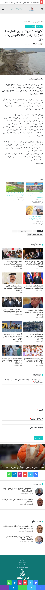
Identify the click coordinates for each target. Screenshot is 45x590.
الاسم (40, 410)
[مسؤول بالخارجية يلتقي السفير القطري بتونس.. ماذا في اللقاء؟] (12, 278)
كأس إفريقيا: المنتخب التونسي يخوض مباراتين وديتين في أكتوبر (33, 360)
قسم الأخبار (37, 44)
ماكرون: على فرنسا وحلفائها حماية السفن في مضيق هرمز (24, 466)
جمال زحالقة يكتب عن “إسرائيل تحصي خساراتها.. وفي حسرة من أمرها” (18, 527)
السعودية (14, 231)
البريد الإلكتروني (36, 418)
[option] (22, 457)
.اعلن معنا (23, 565)
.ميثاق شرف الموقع (22, 567)
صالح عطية (29, 493)
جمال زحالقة (29, 531)
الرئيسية (37, 22)
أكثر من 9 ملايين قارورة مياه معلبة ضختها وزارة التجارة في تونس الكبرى (12, 336)
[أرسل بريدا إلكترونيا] (34, 44)
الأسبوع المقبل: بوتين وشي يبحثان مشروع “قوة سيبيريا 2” (22, 2)
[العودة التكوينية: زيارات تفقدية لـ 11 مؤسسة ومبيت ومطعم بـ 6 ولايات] (12, 350)
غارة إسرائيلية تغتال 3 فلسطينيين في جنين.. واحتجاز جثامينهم (34, 336)
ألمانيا (35, 231)
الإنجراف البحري (28, 231)
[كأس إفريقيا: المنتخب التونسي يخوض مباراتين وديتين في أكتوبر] (33, 350)
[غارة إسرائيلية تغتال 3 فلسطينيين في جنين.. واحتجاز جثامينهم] (33, 326)
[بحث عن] (42, 9)
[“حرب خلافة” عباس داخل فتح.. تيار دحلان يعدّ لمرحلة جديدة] (12, 302)
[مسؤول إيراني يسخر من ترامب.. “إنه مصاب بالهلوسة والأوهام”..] (33, 302)
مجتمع (27, 27)
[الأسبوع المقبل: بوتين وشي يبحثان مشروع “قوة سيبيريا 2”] (33, 278)
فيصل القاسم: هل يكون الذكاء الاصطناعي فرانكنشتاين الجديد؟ (19, 538)
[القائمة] (3, 9)
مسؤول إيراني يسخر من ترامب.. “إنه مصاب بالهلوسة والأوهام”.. (34, 312)
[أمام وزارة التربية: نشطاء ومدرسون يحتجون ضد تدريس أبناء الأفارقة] (12, 253)
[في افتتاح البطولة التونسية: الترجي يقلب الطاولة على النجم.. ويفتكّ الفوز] (34, 187)
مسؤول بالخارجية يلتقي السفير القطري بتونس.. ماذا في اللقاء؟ (13, 288)
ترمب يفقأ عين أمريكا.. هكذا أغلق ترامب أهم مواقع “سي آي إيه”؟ (34, 264)
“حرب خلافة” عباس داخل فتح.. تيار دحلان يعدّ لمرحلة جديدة (12, 310)
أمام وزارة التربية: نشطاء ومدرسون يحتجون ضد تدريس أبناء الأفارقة (12, 264)
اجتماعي (33, 27)
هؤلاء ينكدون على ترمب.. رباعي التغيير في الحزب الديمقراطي (17, 500)
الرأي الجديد (20, 231)
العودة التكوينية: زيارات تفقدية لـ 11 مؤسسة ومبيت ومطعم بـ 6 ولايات (12, 360)
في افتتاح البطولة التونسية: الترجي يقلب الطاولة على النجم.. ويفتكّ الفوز (34, 195)
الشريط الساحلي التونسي (37, 234)
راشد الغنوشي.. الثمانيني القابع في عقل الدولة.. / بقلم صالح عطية (18, 490)
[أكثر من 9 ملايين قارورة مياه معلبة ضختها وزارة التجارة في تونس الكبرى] (12, 326)
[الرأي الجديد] (22, 9)
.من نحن (22, 560)
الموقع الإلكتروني (36, 427)
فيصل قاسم (29, 542)
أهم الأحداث (28, 22)
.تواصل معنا (22, 562)
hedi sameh (29, 504)
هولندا (29, 234)
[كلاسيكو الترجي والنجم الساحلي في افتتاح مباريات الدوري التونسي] (15, 187)
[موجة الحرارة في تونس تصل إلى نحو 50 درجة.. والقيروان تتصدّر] (34, 210)
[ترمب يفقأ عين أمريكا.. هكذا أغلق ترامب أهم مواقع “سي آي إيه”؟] (33, 253)
